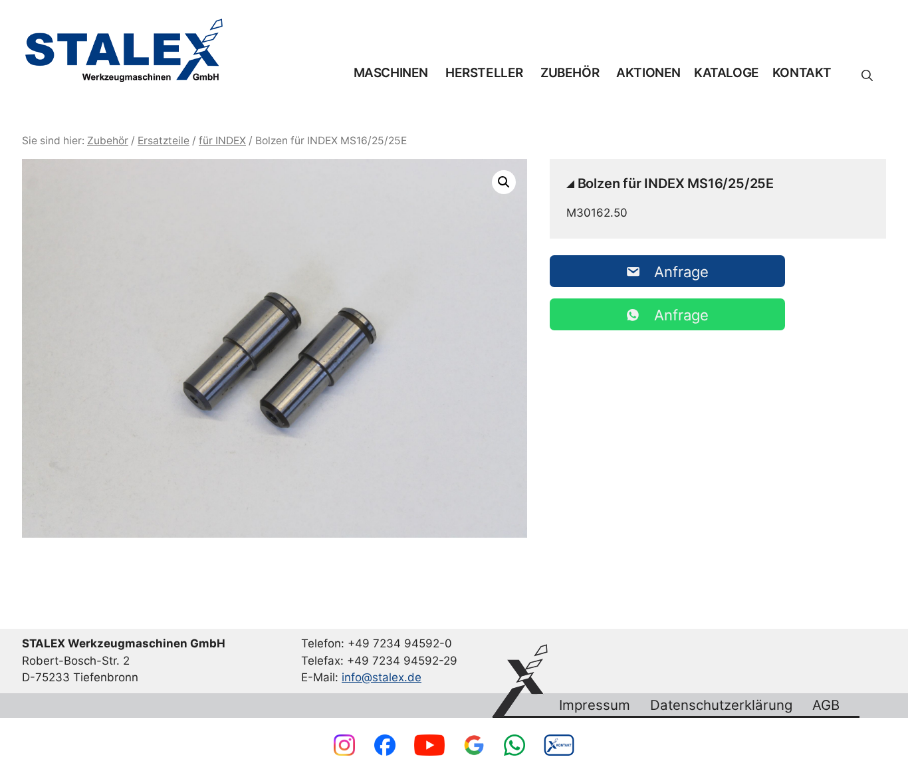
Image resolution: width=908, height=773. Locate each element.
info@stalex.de (381, 677)
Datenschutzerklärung (721, 705)
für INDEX (222, 140)
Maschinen (391, 72)
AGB (826, 705)
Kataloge (726, 72)
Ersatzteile (163, 140)
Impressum (594, 705)
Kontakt (802, 72)
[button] (867, 76)
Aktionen (648, 72)
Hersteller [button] (484, 72)
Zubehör (569, 72)
